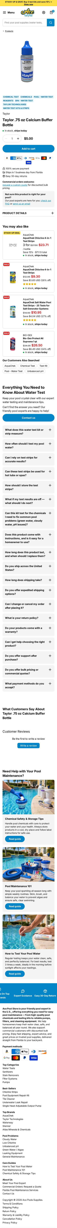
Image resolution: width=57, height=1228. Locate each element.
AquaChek (10, 365)
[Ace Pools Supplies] (27, 12)
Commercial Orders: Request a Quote (22, 1186)
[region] (28, 14)
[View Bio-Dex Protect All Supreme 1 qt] (28, 343)
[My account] (44, 12)
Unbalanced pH (35, 371)
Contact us (28, 417)
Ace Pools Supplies (32, 1199)
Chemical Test (27, 365)
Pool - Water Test (13, 371)
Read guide (15, 839)
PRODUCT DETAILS (14, 213)
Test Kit (43, 365)
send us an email (21, 203)
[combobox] (28, 22)
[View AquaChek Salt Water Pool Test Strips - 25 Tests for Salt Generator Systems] (28, 311)
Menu (11, 12)
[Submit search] (50, 22)
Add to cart (28, 148)
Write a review (28, 745)
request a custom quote (15, 185)
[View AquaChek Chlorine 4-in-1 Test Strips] (28, 245)
